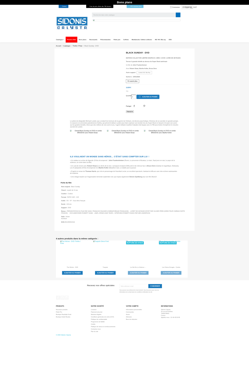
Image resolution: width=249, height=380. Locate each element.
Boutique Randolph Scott (63, 314)
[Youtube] (78, 6)
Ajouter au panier (148, 96)
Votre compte (132, 306)
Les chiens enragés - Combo (171, 267)
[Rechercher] (178, 15)
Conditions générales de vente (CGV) (102, 317)
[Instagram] (82, 6)
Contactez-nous (96, 329)
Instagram (67, 298)
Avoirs (128, 314)
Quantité (128, 95)
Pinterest (144, 106)
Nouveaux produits (62, 309)
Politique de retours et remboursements (103, 326)
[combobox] (132, 15)
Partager (134, 106)
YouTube (62, 298)
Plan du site (94, 331)
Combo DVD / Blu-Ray (144, 72)
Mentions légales (96, 314)
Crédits (93, 324)
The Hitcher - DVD (72, 267)
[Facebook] (75, 6)
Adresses (129, 317)
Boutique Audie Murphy (63, 317)
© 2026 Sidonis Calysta (63, 335)
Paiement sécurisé (96, 312)
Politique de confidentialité (99, 319)
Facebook (58, 298)
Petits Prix (59, 312)
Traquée (105, 267)
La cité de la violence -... (138, 267)
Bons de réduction (131, 319)
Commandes (130, 312)
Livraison (93, 309)
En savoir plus (132, 81)
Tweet (139, 106)
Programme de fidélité (98, 321)
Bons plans (124, 2)
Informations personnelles (134, 309)
